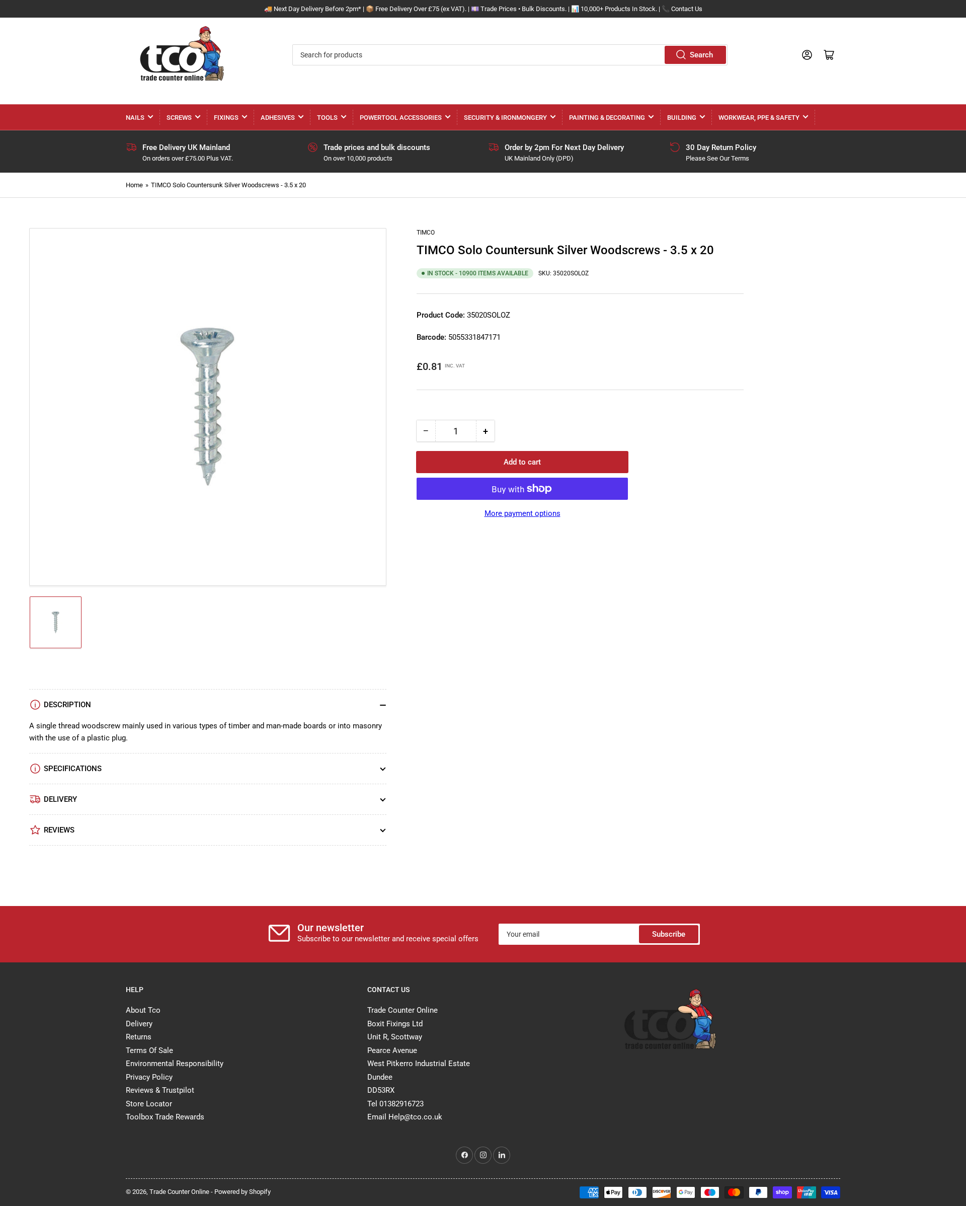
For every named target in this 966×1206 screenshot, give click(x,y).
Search (701, 54)
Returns (138, 1036)
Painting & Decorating (607, 117)
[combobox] (509, 54)
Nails (135, 117)
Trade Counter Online (180, 1191)
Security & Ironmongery (505, 117)
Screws (179, 117)
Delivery (139, 1023)
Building (681, 117)
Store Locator (149, 1103)
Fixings (226, 117)
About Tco (143, 1010)
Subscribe (668, 934)
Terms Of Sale (149, 1050)
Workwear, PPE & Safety (758, 117)
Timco (426, 232)
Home (134, 185)
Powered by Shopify (242, 1191)
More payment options (522, 513)
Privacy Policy (149, 1077)
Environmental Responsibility (174, 1063)
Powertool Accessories (401, 117)
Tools (327, 117)
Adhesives (278, 117)
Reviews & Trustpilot (160, 1090)
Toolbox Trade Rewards (165, 1116)
